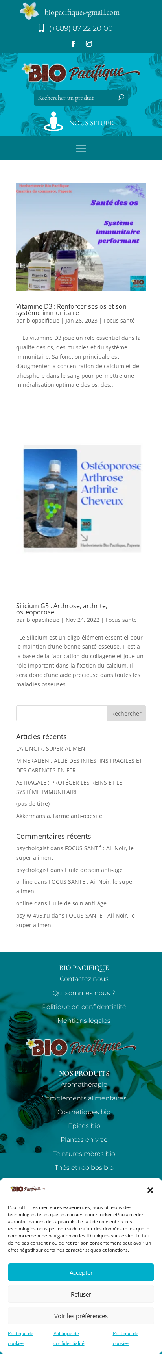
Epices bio (84, 1126)
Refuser (81, 1294)
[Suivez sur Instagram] (89, 43)
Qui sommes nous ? (84, 993)
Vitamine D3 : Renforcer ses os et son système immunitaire (71, 309)
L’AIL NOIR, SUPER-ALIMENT (52, 748)
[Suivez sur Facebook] (73, 43)
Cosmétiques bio (83, 1112)
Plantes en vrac (84, 1139)
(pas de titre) (33, 803)
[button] (150, 1190)
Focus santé (119, 320)
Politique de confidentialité (84, 1007)
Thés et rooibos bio (84, 1167)
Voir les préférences (81, 1316)
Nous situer (91, 123)
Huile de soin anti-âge (94, 870)
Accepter (81, 1272)
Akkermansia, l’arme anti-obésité (59, 816)
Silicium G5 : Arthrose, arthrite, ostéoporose (61, 608)
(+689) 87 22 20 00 (81, 28)
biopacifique (43, 320)
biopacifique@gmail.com (82, 12)
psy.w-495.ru (33, 915)
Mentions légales (83, 1020)
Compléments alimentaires (84, 1098)
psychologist (32, 848)
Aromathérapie (84, 1084)
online (24, 881)
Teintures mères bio (84, 1153)
